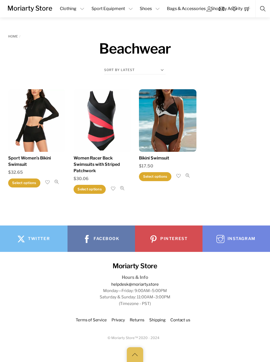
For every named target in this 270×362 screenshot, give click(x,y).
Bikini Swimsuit (154, 158)
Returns (137, 319)
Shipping (157, 319)
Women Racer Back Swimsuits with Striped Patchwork (97, 164)
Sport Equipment (108, 8)
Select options (24, 183)
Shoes (146, 8)
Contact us (180, 319)
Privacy (118, 319)
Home (13, 36)
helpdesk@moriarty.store (135, 284)
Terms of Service (91, 319)
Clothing (68, 8)
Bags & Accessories (186, 8)
